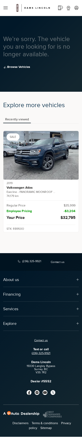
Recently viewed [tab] (17, 119)
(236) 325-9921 (41, 353)
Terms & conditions (45, 423)
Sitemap (46, 428)
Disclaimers (20, 423)
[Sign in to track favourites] (73, 135)
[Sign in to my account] (76, 7)
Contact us (41, 340)
